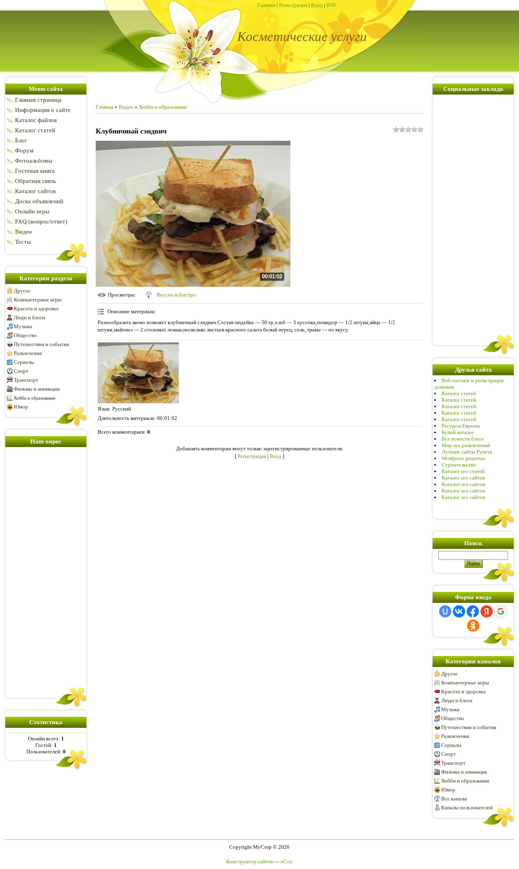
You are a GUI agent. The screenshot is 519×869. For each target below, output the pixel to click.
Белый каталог (458, 432)
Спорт (21, 371)
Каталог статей (459, 393)
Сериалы (24, 362)
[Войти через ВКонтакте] (459, 611)
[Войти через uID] (445, 611)
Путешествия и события (41, 344)
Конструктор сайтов (249, 861)
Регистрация (293, 5)
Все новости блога (463, 439)
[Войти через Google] (500, 611)
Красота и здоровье (36, 308)
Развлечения (28, 353)
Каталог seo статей (463, 471)
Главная (266, 5)
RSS (331, 5)
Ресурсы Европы (461, 426)
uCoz (286, 861)
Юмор (21, 407)
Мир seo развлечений (466, 445)
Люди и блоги (29, 317)
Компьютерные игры (38, 300)
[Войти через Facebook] (473, 611)
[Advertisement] (46, 571)
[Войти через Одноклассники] (473, 625)
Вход (317, 5)
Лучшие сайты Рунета (467, 452)
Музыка (23, 326)
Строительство (459, 465)
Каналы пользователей (467, 807)
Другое (22, 291)
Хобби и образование (35, 398)
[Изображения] (138, 372)
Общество (25, 335)
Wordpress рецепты (463, 458)
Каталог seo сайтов (463, 478)
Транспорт (26, 380)
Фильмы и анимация (37, 389)
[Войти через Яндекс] (486, 611)
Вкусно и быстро (176, 295)
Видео (126, 107)
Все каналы (454, 799)
